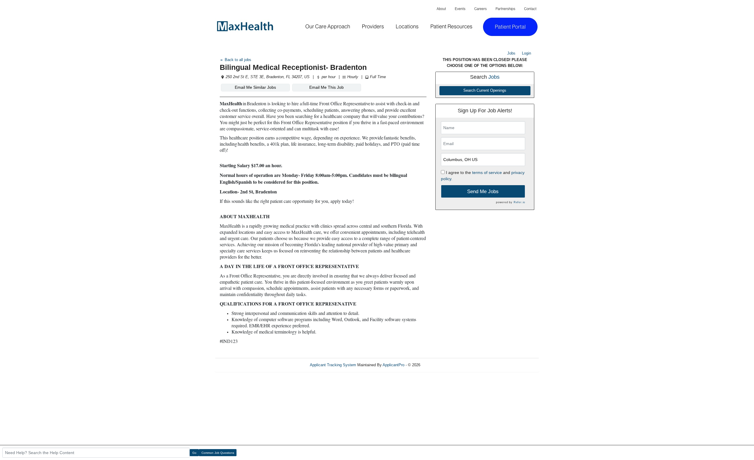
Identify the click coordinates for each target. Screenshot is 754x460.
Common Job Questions (217, 452)
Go (194, 452)
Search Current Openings (484, 90)
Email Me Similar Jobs (255, 87)
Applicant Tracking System (333, 365)
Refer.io (519, 202)
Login (526, 53)
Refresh (437, 365)
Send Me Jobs (483, 191)
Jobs (511, 53)
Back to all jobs (237, 60)
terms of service (487, 172)
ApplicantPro (393, 365)
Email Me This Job (326, 87)
